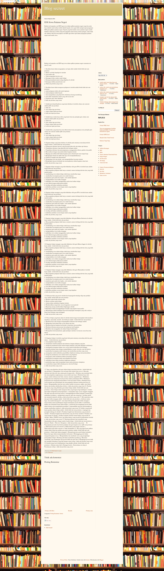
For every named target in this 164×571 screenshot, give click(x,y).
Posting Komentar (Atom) (56, 513)
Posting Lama (89, 510)
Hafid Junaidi (49, 527)
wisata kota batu (104, 162)
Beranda (70, 510)
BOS (101, 150)
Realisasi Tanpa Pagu (105, 141)
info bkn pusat (103, 158)
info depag (102, 160)
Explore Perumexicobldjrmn (107, 167)
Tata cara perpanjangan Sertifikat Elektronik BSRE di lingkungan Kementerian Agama (108, 130)
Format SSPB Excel (105, 134)
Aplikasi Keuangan (104, 148)
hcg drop (102, 171)
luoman (88, 560)
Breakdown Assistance (105, 173)
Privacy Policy (63, 560)
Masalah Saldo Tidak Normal (107, 137)
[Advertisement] (68, 50)
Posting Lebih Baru (49, 510)
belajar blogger (103, 156)
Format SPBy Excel (104, 125)
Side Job (102, 169)
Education (50, 452)
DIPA (101, 152)
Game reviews (103, 175)
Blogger (101, 560)
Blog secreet (54, 8)
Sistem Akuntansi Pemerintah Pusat (108, 154)
